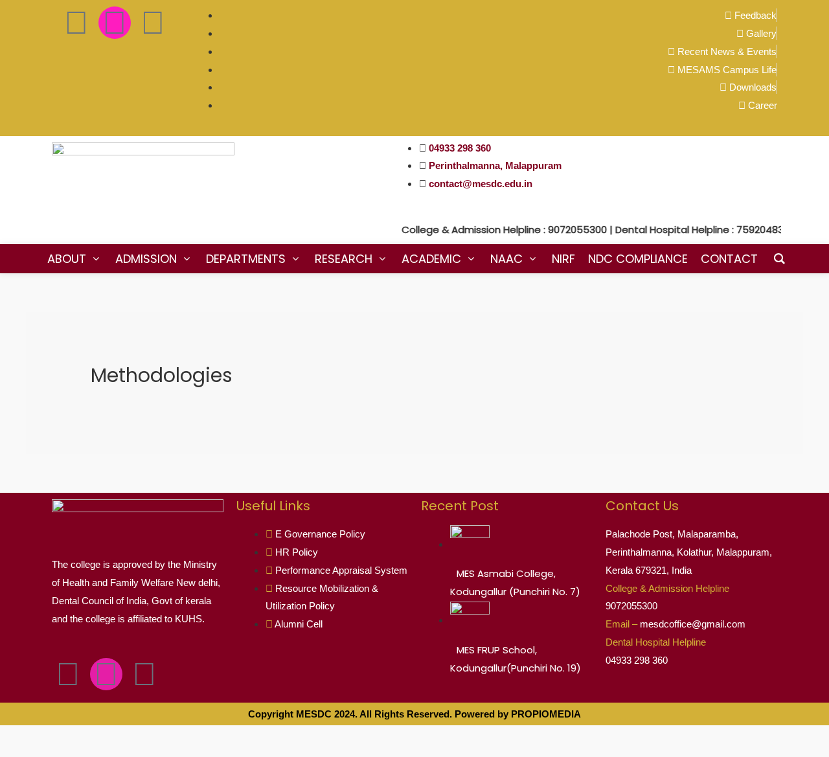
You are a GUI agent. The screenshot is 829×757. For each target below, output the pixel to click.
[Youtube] (153, 22)
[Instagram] (114, 22)
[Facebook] (76, 22)
